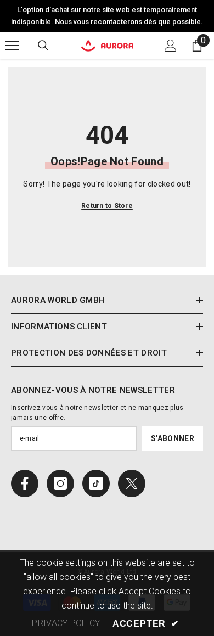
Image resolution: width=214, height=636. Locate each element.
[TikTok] (96, 483)
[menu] (12, 45)
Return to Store (107, 206)
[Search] (43, 45)
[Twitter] (131, 483)
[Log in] (171, 46)
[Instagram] (60, 483)
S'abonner (172, 438)
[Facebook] (24, 483)
